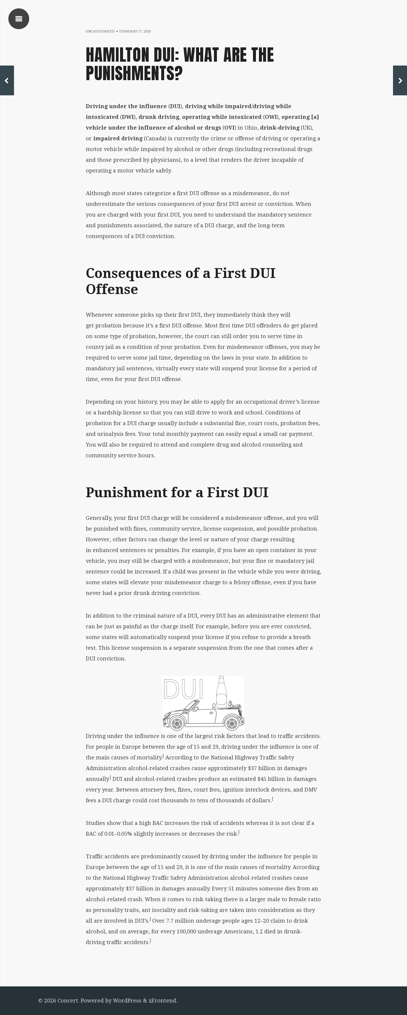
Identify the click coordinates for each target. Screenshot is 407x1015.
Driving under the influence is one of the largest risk (155, 736)
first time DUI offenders (250, 325)
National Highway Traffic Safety (145, 878)
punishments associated (129, 225)
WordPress (127, 1000)
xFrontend (162, 1000)
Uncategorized (100, 31)
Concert (68, 1000)
